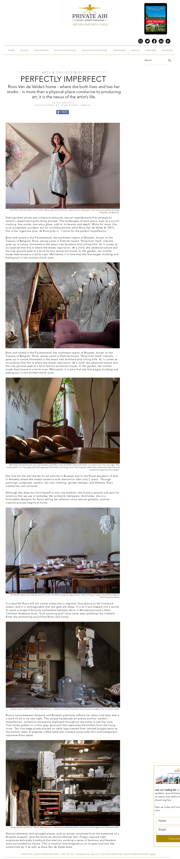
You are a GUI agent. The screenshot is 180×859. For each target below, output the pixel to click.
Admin (152, 854)
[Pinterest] (168, 41)
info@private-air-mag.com (87, 854)
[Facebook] (154, 41)
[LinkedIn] (161, 41)
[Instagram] (140, 41)
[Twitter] (147, 41)
